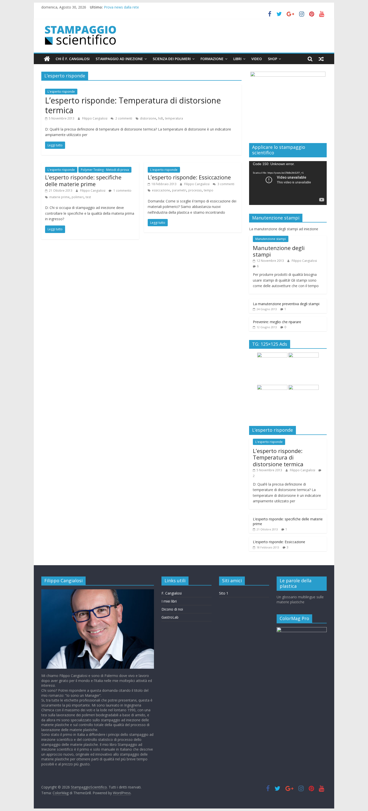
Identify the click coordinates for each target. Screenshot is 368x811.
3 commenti (225, 184)
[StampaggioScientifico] (47, 59)
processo (195, 190)
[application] (288, 183)
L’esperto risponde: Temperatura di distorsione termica (133, 105)
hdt (160, 118)
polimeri (78, 197)
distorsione (148, 118)
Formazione (212, 58)
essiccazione (161, 190)
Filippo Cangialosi (95, 118)
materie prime (59, 197)
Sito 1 (223, 593)
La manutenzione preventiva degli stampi (286, 303)
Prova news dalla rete (121, 7)
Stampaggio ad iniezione (119, 58)
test (88, 197)
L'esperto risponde (61, 91)
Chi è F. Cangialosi (73, 58)
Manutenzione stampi (270, 239)
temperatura (174, 118)
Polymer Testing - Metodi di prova (105, 170)
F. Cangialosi (171, 593)
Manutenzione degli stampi (279, 251)
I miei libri (169, 601)
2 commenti (123, 118)
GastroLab (169, 617)
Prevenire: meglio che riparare (277, 321)
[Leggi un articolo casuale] (321, 59)
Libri (237, 58)
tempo (208, 190)
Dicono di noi (172, 609)
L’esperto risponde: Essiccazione (189, 177)
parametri (179, 190)
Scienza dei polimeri (172, 58)
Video (256, 58)
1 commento (122, 190)
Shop (272, 58)
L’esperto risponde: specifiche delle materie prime (83, 180)
